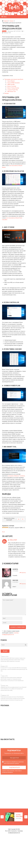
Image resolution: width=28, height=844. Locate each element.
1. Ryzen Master (11, 81)
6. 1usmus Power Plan (12, 89)
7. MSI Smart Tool (11, 91)
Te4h (9, 829)
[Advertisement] (14, 722)
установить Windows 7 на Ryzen (16, 476)
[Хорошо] (6, 527)
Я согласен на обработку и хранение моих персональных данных (14, 762)
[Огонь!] (7, 527)
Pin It (3, 532)
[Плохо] (4, 527)
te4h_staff (13, 540)
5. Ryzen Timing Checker (13, 88)
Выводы (6, 93)
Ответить (23, 572)
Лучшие (5, 651)
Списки (4, 31)
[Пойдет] (5, 527)
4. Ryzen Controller (11, 86)
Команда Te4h (7, 32)
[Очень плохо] (2, 527)
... (1, 655)
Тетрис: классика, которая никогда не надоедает (19, 815)
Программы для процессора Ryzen (13, 79)
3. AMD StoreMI (10, 84)
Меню (5, 16)
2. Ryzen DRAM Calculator (13, 82)
